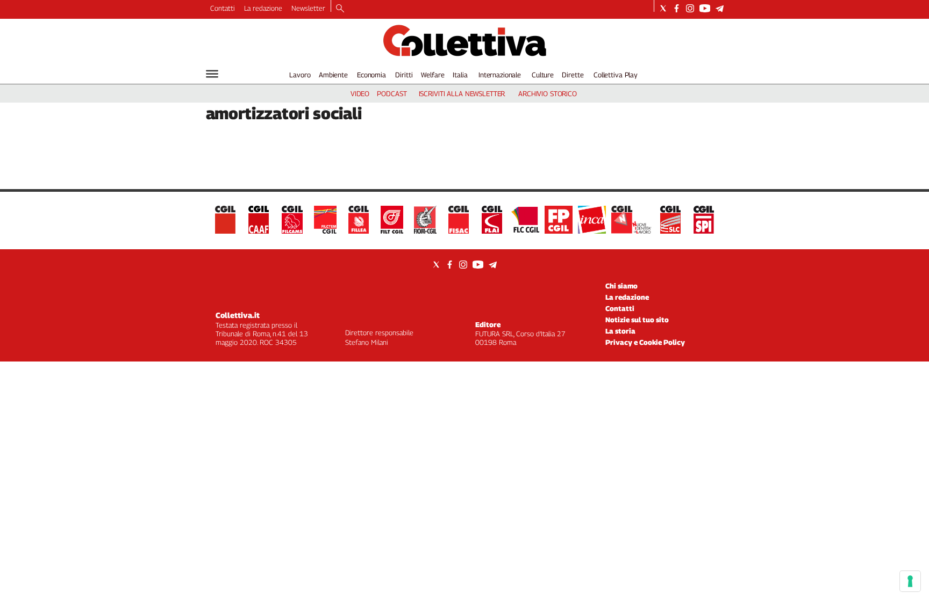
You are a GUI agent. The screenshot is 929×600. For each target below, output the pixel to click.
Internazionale (499, 74)
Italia (460, 74)
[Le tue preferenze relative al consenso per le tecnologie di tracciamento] (910, 581)
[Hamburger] (212, 74)
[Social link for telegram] (720, 8)
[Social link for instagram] (690, 8)
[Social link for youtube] (704, 8)
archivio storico (547, 93)
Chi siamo (621, 285)
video (360, 93)
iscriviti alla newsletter (462, 93)
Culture (543, 74)
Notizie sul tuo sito (637, 319)
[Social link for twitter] (663, 8)
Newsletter (308, 8)
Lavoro (299, 74)
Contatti (222, 8)
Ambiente (333, 74)
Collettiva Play (616, 74)
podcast (391, 93)
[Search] (340, 9)
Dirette (572, 74)
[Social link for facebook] (677, 8)
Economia (371, 74)
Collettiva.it (238, 315)
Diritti (403, 74)
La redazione (263, 8)
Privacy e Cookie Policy (645, 342)
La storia (620, 331)
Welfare (432, 74)
